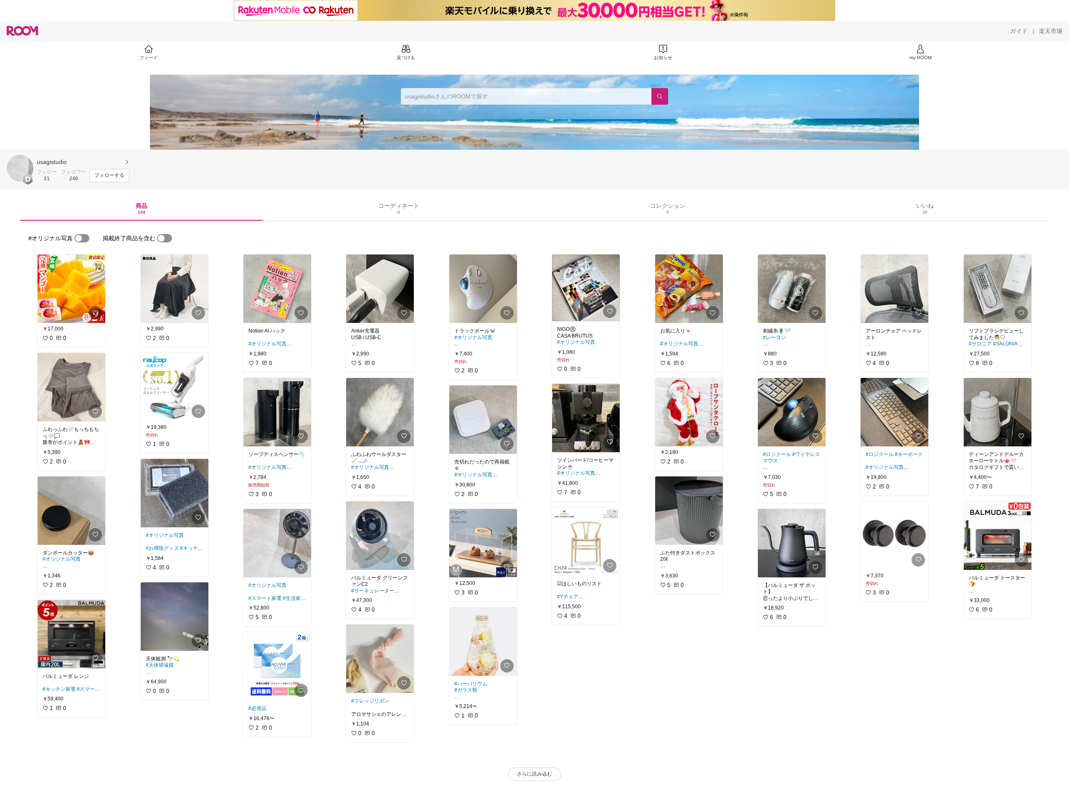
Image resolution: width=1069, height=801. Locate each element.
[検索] (659, 96)
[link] (71, 288)
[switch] (81, 238)
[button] (20, 168)
